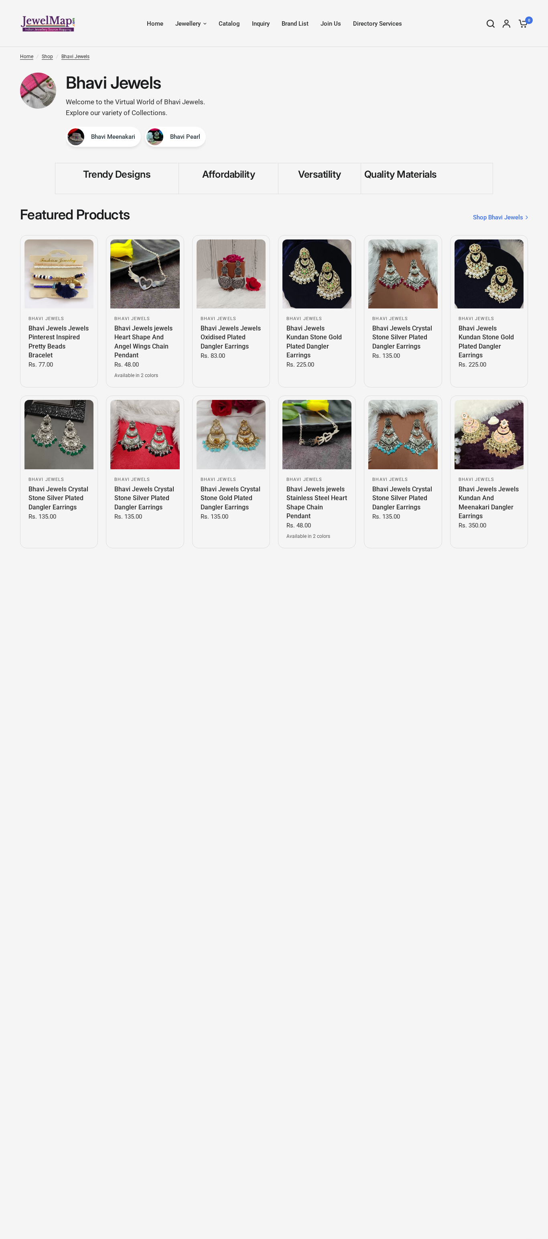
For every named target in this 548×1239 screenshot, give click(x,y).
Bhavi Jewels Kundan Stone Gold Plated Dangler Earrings (314, 341)
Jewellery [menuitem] (188, 23)
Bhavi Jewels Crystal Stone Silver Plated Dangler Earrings (402, 337)
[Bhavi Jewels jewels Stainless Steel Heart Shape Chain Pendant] (316, 434)
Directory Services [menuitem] (377, 23)
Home (26, 56)
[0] (521, 23)
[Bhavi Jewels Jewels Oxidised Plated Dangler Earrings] (231, 273)
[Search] (491, 23)
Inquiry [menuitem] (261, 23)
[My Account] (506, 23)
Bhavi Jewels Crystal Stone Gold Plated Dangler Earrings (230, 498)
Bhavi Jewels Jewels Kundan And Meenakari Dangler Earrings (489, 502)
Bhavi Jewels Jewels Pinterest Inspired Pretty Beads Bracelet (58, 341)
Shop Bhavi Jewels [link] (498, 218)
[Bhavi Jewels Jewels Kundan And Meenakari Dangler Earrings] (489, 434)
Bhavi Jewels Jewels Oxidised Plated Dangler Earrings (231, 337)
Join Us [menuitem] (331, 23)
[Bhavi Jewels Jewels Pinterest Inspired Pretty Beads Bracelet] (58, 273)
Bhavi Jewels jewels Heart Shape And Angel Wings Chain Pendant (143, 341)
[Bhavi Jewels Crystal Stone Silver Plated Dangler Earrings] (402, 273)
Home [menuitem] (155, 23)
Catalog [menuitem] (229, 23)
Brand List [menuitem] (295, 23)
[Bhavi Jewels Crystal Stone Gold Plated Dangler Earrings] (231, 434)
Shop (47, 56)
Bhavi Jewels (75, 56)
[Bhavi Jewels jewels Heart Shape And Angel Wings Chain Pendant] (144, 273)
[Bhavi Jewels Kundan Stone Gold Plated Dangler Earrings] (316, 273)
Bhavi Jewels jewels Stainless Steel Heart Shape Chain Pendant (316, 502)
